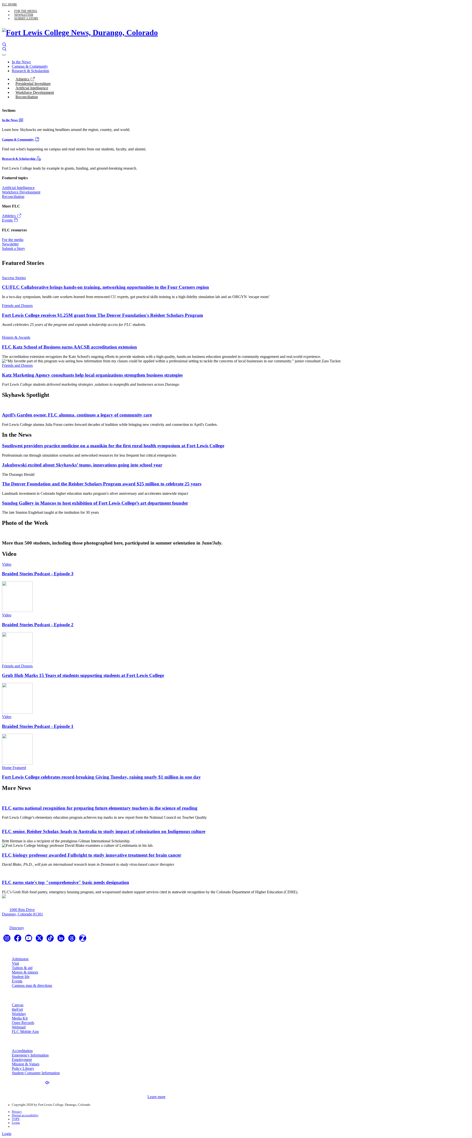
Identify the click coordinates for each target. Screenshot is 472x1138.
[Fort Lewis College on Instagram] (7, 940)
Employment (22, 1060)
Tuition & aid (22, 968)
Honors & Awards (16, 337)
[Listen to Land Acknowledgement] (48, 1083)
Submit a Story (26, 18)
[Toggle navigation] (4, 55)
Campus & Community (30, 66)
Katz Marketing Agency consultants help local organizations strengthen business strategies (92, 375)
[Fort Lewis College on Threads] (72, 940)
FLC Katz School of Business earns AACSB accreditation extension (69, 347)
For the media (25, 11)
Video (6, 564)
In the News (21, 62)
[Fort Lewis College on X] (39, 940)
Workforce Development (34, 92)
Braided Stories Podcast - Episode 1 (38, 726)
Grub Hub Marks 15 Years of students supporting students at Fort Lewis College (83, 675)
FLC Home (9, 4)
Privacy (17, 1111)
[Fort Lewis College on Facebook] (18, 940)
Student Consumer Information (36, 1073)
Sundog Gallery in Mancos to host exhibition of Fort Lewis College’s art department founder (95, 503)
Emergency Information (30, 1055)
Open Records (23, 1023)
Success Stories (14, 278)
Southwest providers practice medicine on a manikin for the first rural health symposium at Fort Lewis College (113, 445)
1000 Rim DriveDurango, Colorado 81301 (22, 912)
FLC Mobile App (25, 1031)
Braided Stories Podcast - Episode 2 (38, 624)
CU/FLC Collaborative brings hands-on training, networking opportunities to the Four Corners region (105, 287)
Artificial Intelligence (31, 88)
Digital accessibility (25, 1115)
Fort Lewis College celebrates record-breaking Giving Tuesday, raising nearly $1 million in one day (101, 777)
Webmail (19, 1027)
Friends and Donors (17, 306)
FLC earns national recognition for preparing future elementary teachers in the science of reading (99, 808)
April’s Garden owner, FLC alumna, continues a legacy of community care (77, 414)
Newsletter (23, 14)
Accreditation (22, 1051)
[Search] (4, 45)
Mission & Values (25, 1064)
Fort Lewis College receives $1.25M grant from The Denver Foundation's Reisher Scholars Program (102, 315)
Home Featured (14, 768)
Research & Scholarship (30, 71)
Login (16, 1122)
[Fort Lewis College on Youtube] (29, 940)
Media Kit (20, 1018)
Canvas (17, 1005)
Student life (21, 977)
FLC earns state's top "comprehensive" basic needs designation (65, 882)
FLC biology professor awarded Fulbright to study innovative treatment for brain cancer (91, 855)
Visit (15, 963)
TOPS (15, 1119)
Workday (19, 1014)
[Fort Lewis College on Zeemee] (83, 940)
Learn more (156, 1097)
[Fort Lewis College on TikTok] (50, 940)
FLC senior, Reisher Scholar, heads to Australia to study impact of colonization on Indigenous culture (103, 831)
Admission (20, 959)
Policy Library (23, 1068)
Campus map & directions (32, 985)
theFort (17, 1009)
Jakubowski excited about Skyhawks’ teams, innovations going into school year (82, 464)
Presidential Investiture (33, 83)
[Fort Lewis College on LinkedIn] (61, 940)
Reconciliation (26, 97)
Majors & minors (25, 972)
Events (8, 220)
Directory (16, 928)
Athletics (22, 79)
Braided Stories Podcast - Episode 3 (38, 573)
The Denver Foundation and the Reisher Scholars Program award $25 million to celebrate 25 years (101, 483)
